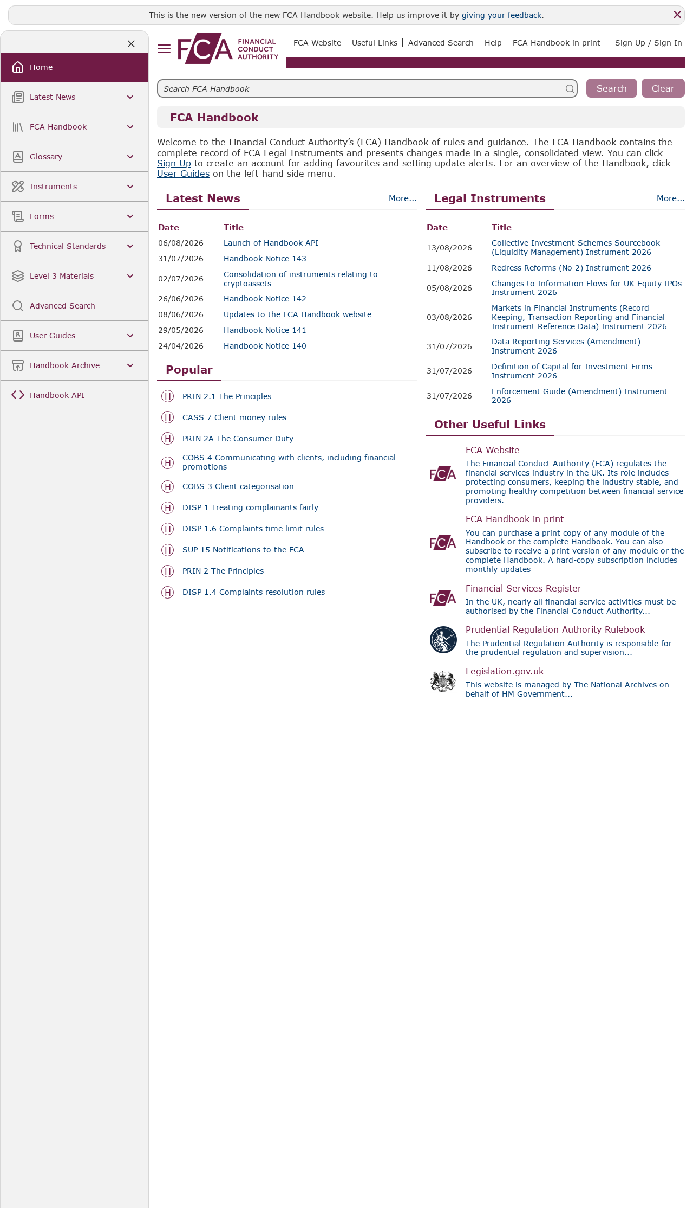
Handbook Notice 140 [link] (265, 346)
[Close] (677, 14)
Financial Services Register (523, 588)
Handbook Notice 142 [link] (265, 298)
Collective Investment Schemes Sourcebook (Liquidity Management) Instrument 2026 (576, 247)
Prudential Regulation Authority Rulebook (555, 629)
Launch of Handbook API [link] (271, 243)
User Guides (183, 173)
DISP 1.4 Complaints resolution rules (253, 592)
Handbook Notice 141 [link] (265, 330)
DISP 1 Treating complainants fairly (250, 507)
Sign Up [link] (174, 163)
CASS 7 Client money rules (234, 417)
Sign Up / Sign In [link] (648, 42)
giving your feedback (501, 15)
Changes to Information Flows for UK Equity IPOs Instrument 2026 (587, 288)
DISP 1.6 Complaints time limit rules (253, 528)
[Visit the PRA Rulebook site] (443, 639)
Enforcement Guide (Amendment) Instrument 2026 (580, 396)
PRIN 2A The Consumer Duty (237, 438)
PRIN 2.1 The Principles (226, 396)
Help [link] (493, 42)
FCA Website (493, 450)
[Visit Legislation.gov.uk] (443, 681)
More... (403, 198)
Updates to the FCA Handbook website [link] (297, 314)
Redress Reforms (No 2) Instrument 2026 (571, 268)
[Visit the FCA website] (443, 473)
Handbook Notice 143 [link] (265, 258)
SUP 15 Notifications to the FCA (243, 549)
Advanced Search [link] (441, 42)
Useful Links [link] (374, 42)
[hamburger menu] (164, 49)
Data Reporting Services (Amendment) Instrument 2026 (566, 346)
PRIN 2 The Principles (223, 571)
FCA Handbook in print (515, 518)
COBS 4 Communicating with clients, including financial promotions (289, 462)
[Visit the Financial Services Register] (443, 598)
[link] (228, 48)
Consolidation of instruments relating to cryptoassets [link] (301, 279)
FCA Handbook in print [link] (556, 42)
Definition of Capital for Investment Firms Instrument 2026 (572, 371)
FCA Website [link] (317, 42)
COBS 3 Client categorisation (238, 486)
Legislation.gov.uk (505, 671)
